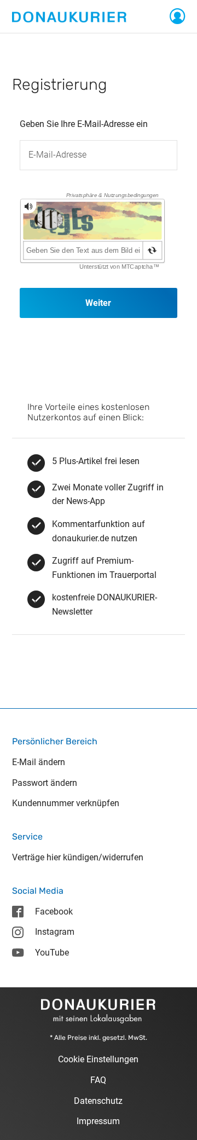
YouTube (52, 952)
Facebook (54, 911)
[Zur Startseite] (69, 16)
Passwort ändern (44, 783)
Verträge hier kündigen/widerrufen (77, 857)
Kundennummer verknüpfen (65, 803)
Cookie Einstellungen (98, 1059)
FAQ (98, 1080)
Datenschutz (98, 1101)
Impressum (98, 1121)
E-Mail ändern (38, 762)
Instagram (54, 932)
